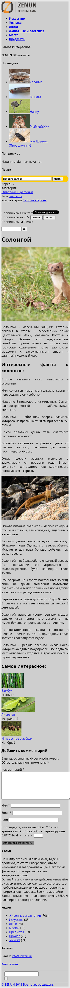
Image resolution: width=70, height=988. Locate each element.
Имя (5, 805)
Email (6, 813)
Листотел (8, 715)
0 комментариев (34, 200)
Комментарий (12, 770)
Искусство (17, 19)
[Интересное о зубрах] (11, 734)
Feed (37, 217)
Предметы (17, 39)
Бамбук (6, 691)
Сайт (4, 820)
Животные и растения (26, 31)
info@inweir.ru (22, 956)
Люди (13, 27)
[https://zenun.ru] (18, 11)
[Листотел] (18, 710)
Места (13, 35)
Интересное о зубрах (16, 738)
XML (50, 217)
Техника (15, 23)
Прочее (14, 936)
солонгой (15, 196)
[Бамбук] (12, 686)
